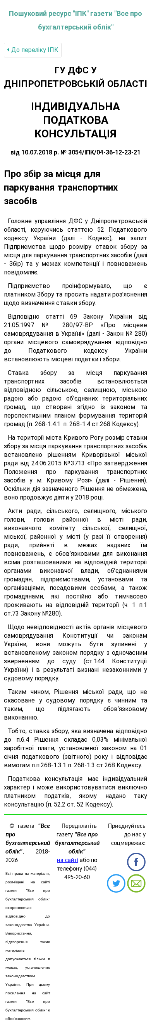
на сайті (67, 860)
